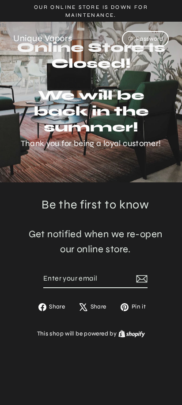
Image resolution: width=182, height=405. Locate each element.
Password (149, 38)
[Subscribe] (140, 279)
